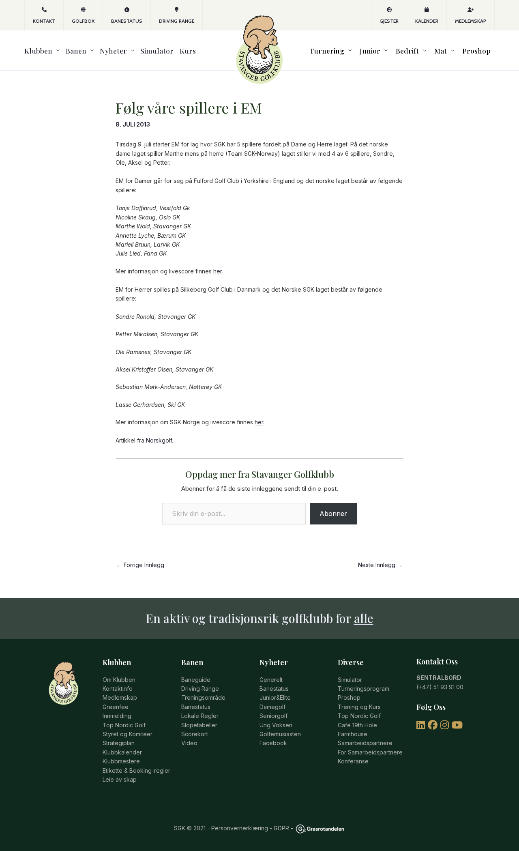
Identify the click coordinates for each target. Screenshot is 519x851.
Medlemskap (470, 21)
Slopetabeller (199, 725)
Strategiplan (119, 742)
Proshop (476, 50)
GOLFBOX (83, 21)
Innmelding (117, 715)
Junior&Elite (275, 697)
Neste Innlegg (380, 565)
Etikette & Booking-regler (136, 770)
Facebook (273, 742)
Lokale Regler (200, 715)
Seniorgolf (273, 715)
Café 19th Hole (357, 725)
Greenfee (116, 706)
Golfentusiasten (280, 734)
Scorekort (194, 734)
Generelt (271, 679)
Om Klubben (119, 679)
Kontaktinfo (118, 688)
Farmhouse (352, 734)
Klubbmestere (121, 761)
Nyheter (113, 50)
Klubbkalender (122, 752)
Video (189, 742)
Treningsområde (203, 697)
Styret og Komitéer (127, 734)
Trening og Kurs (359, 706)
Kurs (188, 50)
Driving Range (176, 21)
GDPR (281, 828)
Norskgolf (159, 440)
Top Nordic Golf (124, 725)
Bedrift (407, 50)
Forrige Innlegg (140, 565)
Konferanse (353, 761)
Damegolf (272, 706)
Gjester (389, 21)
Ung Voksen (276, 725)
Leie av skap (120, 779)
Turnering (326, 50)
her (217, 271)
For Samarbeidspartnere (370, 752)
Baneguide (195, 679)
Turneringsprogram (363, 688)
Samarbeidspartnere (365, 742)
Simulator (157, 50)
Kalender (426, 21)
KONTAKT (44, 21)
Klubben (38, 50)
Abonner (333, 513)
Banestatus (126, 21)
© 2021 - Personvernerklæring (226, 828)
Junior (370, 50)
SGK (179, 828)
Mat (440, 50)
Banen (76, 50)
